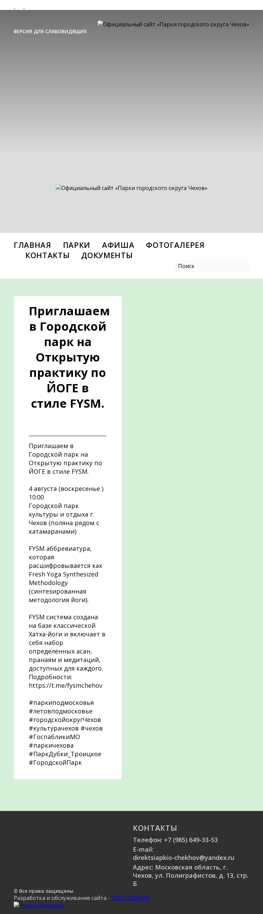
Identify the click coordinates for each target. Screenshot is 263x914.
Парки (76, 245)
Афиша (118, 245)
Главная (32, 245)
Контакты (47, 255)
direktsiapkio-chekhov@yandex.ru (183, 857)
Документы (107, 255)
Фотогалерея (175, 245)
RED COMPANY (130, 898)
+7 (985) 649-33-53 (191, 840)
